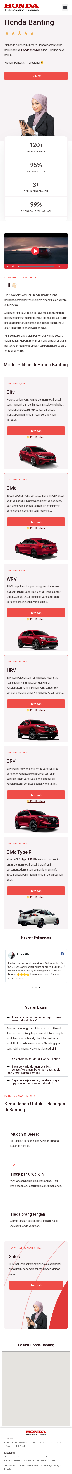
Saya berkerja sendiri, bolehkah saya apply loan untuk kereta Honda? (35, 1081)
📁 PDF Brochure (36, 437)
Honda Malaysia (38, 1457)
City (11, 392)
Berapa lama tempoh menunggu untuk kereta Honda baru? (36, 1019)
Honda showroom (32, 49)
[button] (65, 7)
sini (54, 1048)
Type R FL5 (28, 859)
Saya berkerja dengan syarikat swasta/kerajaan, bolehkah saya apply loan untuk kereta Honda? (33, 1070)
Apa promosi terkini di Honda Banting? (37, 1059)
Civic (11, 488)
